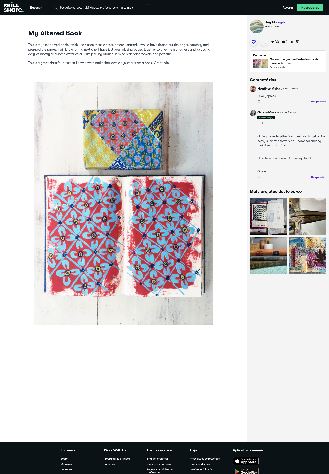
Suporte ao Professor (159, 464)
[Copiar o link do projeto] (264, 42)
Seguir (281, 22)
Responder (318, 101)
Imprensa (66, 469)
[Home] (14, 7)
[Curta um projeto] (253, 42)
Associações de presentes (205, 458)
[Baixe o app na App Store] (250, 461)
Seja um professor (157, 458)
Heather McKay (270, 88)
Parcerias (109, 464)
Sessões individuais (201, 469)
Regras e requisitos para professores (161, 471)
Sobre (64, 458)
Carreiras (66, 464)
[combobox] (100, 7)
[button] (44, 7)
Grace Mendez (269, 112)
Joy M (270, 22)
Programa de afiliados (117, 458)
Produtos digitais (200, 464)
